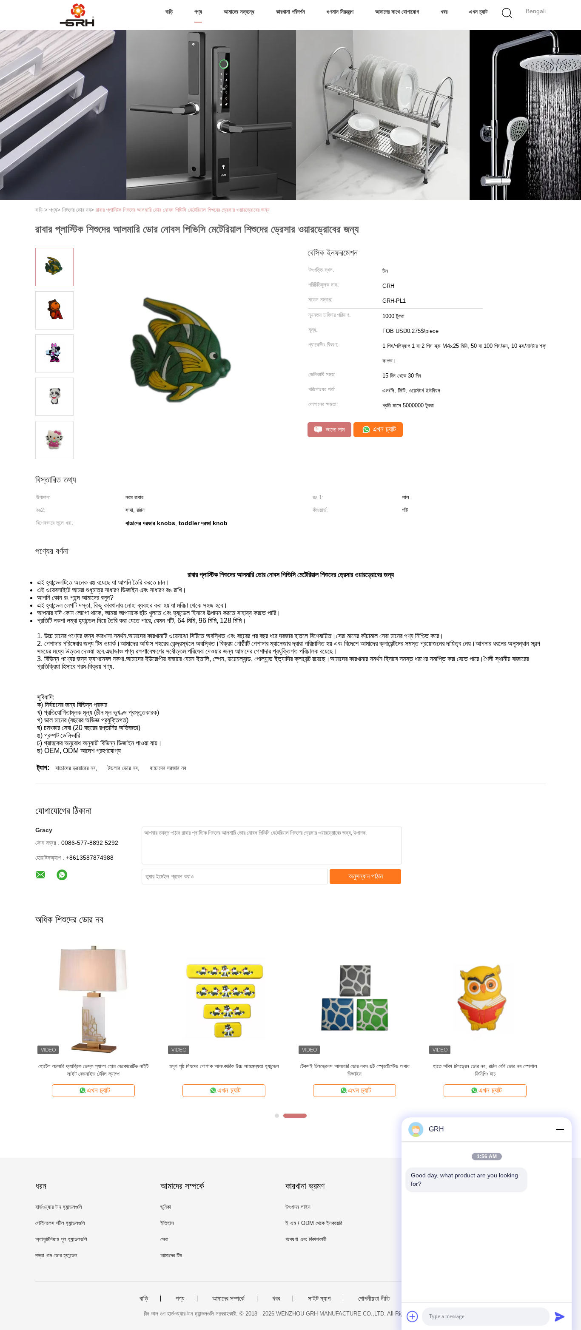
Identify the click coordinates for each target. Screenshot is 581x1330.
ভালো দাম (334, 429)
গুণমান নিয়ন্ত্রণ (340, 12)
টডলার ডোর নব (123, 767)
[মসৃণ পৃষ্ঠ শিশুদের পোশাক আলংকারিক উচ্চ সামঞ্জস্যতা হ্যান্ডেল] (224, 998)
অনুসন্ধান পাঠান (365, 876)
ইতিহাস (167, 1223)
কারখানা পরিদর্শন (290, 12)
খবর (444, 12)
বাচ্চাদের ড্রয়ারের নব (75, 767)
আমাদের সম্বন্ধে (239, 12)
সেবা (164, 1239)
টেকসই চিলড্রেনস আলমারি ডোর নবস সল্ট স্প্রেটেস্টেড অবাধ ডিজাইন (355, 1070)
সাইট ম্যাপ (319, 1299)
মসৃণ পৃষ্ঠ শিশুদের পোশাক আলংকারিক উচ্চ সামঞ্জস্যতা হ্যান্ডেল (224, 1066)
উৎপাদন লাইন (297, 1207)
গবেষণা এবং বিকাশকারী (305, 1239)
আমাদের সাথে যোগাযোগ (397, 12)
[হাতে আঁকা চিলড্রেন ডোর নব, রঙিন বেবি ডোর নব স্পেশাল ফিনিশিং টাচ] (485, 998)
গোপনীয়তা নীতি (374, 1299)
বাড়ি (169, 12)
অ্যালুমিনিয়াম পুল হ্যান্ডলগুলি (61, 1239)
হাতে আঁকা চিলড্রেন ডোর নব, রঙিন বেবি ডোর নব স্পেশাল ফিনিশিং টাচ (485, 1070)
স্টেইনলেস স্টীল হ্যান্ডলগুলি (60, 1223)
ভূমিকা (165, 1207)
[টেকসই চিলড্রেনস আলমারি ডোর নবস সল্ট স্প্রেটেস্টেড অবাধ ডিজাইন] (354, 998)
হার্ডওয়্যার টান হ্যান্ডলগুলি (58, 1207)
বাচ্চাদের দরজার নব (168, 767)
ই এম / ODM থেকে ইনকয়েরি (313, 1223)
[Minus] (560, 1129)
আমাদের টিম (171, 1255)
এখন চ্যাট (478, 12)
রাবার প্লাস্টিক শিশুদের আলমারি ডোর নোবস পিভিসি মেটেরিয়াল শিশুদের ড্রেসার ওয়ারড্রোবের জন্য (183, 210)
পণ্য (198, 12)
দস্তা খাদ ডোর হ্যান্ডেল (56, 1255)
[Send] (560, 1316)
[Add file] (413, 1316)
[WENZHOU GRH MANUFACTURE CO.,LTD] (76, 14)
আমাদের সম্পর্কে (228, 1299)
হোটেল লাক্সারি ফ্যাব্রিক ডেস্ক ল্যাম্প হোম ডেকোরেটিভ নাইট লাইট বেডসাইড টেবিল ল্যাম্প (93, 1070)
